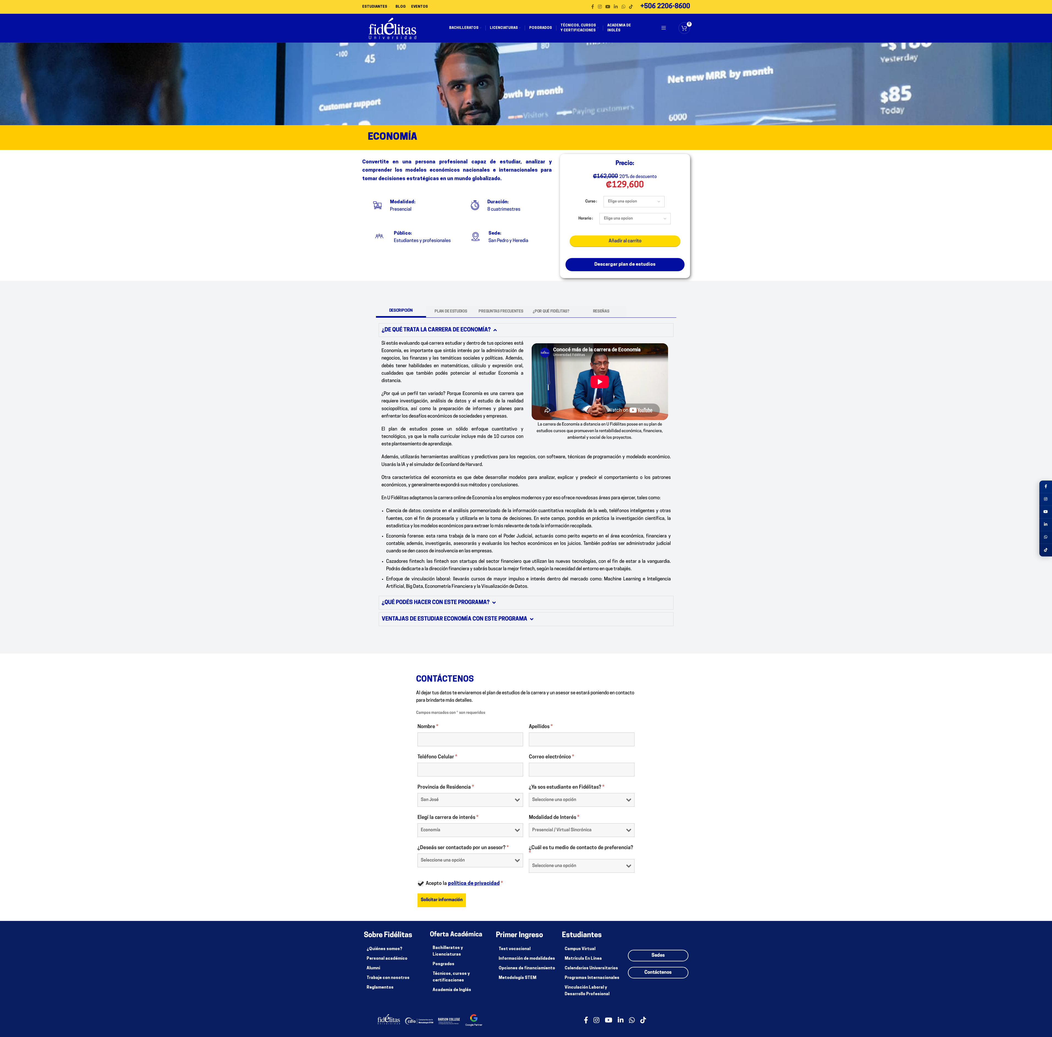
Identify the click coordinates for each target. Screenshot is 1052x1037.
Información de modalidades (527, 959)
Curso (590, 201)
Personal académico (387, 959)
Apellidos (541, 727)
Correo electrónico (551, 757)
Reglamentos (380, 988)
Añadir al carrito (625, 241)
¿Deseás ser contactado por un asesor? (463, 848)
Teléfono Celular (437, 757)
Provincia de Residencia (445, 787)
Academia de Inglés (452, 990)
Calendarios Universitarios (591, 968)
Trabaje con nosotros (388, 978)
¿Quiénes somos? (384, 949)
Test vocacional (515, 949)
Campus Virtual (580, 949)
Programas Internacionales (592, 978)
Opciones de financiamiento (527, 968)
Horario (584, 218)
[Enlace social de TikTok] (631, 6)
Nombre (427, 727)
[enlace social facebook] (592, 6)
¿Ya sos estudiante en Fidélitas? (566, 787)
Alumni (373, 968)
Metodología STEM (517, 978)
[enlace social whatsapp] (623, 6)
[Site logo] (392, 28)
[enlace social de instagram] (599, 6)
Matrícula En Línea (583, 959)
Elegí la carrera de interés (447, 817)
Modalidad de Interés (554, 817)
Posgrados (443, 964)
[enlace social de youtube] (607, 6)
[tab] (401, 311)
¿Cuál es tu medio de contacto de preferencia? (581, 851)
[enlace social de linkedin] (616, 6)
